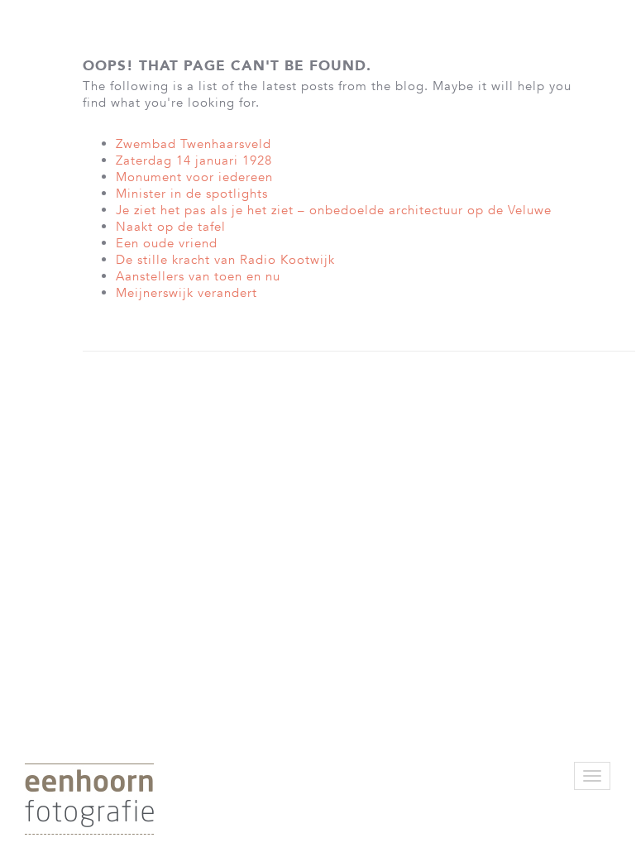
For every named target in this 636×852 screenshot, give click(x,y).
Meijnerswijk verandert (186, 293)
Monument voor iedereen (194, 177)
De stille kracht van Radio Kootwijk (225, 259)
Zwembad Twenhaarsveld (193, 144)
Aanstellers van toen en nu (198, 276)
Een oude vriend (167, 243)
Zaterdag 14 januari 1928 (194, 160)
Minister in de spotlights (192, 193)
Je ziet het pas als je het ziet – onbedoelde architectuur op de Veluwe (334, 210)
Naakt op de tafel (171, 226)
